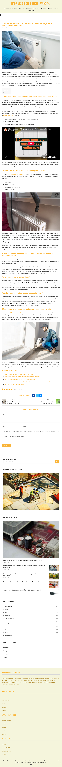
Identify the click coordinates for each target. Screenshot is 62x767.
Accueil (4, 744)
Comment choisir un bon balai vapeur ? (15, 384)
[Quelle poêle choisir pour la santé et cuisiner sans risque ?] (54, 592)
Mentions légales (6, 751)
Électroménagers (31, 618)
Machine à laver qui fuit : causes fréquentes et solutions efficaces (22, 376)
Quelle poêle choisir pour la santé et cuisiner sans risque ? (22, 590)
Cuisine (31, 612)
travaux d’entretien (8, 115)
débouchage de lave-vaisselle (15, 174)
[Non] (60, 763)
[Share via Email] (40, 395)
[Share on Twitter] (37, 395)
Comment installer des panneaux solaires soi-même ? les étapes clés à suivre (24, 566)
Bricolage (31, 609)
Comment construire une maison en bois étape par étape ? (20, 379)
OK (56, 462)
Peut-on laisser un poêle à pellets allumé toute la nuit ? (19, 374)
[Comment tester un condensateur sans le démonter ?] (31, 539)
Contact (4, 754)
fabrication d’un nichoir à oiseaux (19, 313)
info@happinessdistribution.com (10, 684)
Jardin (31, 627)
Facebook (6, 647)
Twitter (5, 657)
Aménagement (31, 606)
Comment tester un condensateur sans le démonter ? (22, 560)
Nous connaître (6, 747)
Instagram (6, 651)
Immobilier (31, 624)
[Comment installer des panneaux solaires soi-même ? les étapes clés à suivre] (54, 568)
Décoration (31, 615)
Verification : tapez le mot (14, 436)
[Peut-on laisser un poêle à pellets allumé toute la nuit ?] (54, 584)
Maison (31, 630)
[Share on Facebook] (33, 395)
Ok (31, 764)
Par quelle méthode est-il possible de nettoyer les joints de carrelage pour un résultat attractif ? (30, 382)
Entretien (31, 621)
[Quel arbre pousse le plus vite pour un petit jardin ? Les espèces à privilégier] (54, 576)
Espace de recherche (9, 459)
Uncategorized (31, 635)
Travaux (31, 632)
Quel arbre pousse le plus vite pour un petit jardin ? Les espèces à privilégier (24, 574)
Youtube (5, 654)
